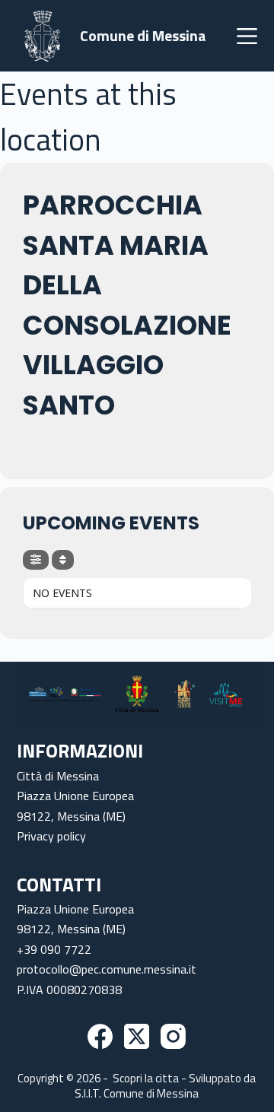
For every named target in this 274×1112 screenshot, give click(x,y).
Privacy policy (51, 836)
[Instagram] (173, 1036)
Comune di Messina (143, 35)
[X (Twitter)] (136, 1036)
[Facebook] (100, 1036)
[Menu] (247, 36)
